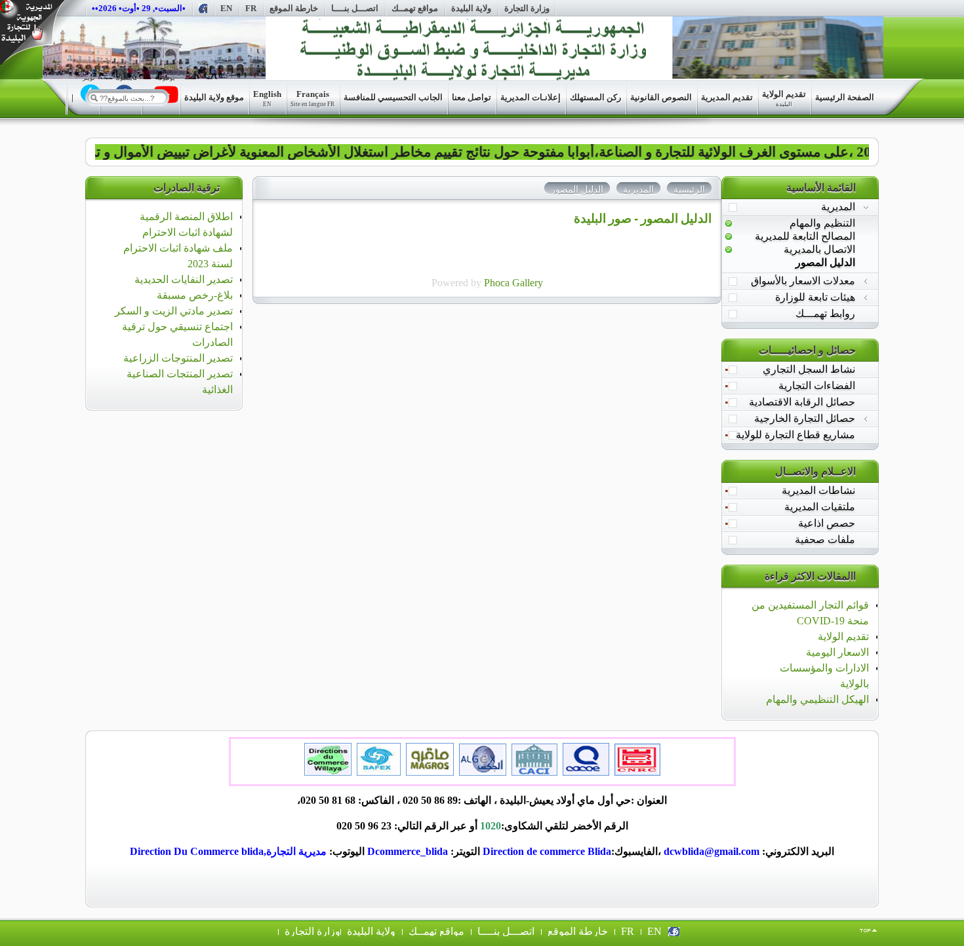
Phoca (497, 282)
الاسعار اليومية (837, 652)
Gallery (527, 282)
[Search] (94, 98)
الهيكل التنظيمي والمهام (817, 699)
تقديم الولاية (843, 636)
